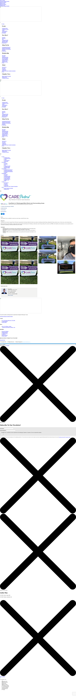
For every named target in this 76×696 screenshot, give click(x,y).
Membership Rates (7, 176)
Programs (5, 172)
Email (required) (3, 430)
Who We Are (6, 182)
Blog (3, 187)
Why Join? (6, 174)
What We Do (4, 42)
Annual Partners (6, 160)
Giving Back (6, 185)
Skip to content (2, 0)
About (3, 62)
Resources (5, 164)
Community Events (7, 158)
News (3, 71)
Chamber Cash (6, 179)
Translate (7, 345)
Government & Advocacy (8, 169)
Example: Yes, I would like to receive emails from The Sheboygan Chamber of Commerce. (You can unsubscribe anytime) (21, 432)
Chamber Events (7, 157)
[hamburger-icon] (0, 22)
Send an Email (10, 295)
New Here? (4, 162)
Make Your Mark (7, 167)
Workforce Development (8, 170)
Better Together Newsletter (8, 188)
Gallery (5, 159)
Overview (5, 163)
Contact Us (6, 184)
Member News (6, 189)
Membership (4, 173)
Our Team (5, 183)
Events (3, 23)
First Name (2, 428)
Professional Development (8, 171)
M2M (5, 180)
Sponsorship (6, 161)
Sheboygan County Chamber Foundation (11, 186)
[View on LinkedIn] (2, 214)
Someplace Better (7, 166)
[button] (0, 677)
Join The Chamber (7, 177)
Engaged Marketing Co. (26, 341)
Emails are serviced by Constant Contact (64, 437)
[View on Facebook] (4, 214)
